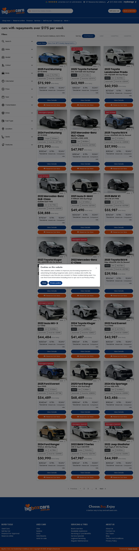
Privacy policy (55, 283)
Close (44, 283)
